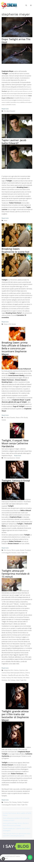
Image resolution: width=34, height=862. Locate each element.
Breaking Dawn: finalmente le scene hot (15, 250)
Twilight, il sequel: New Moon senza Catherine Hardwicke (15, 443)
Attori (5, 220)
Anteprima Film (8, 670)
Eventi (3, 678)
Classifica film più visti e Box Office (18, 675)
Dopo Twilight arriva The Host (16, 41)
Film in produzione (9, 458)
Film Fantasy (11, 680)
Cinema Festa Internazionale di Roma (13, 673)
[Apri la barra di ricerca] (26, 5)
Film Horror (7, 550)
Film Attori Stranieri (9, 111)
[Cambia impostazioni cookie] (3, 858)
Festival (8, 678)
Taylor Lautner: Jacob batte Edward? (14, 141)
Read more (5, 109)
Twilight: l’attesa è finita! (16, 480)
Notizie (4, 420)
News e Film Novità (10, 324)
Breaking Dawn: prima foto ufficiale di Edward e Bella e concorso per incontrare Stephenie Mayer (16, 348)
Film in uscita (15, 550)
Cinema (16, 670)
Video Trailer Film (22, 553)
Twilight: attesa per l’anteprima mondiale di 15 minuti (15, 573)
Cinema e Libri (23, 670)
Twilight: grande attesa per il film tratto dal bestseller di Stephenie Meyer (15, 716)
